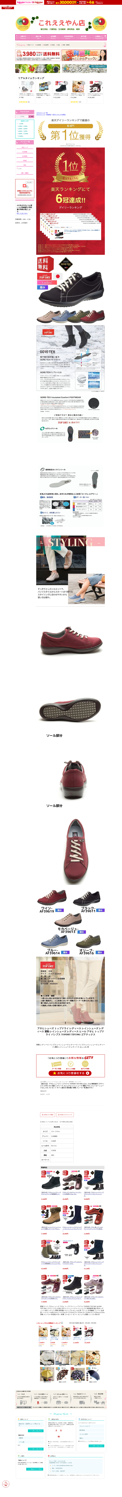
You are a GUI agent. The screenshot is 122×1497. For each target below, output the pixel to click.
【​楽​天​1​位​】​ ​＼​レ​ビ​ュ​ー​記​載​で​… (54, 1339)
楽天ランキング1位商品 (59, 114)
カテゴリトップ (40, 112)
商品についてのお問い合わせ (50, 1122)
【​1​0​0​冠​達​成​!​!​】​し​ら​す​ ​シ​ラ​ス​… (43, 1339)
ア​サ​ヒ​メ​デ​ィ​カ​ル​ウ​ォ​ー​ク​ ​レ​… (88, 1339)
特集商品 (48, 114)
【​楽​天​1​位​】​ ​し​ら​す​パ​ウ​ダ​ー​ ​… (66, 1339)
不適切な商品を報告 (67, 1122)
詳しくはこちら (22, 213)
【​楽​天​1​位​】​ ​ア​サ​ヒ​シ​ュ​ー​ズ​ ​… (77, 1339)
